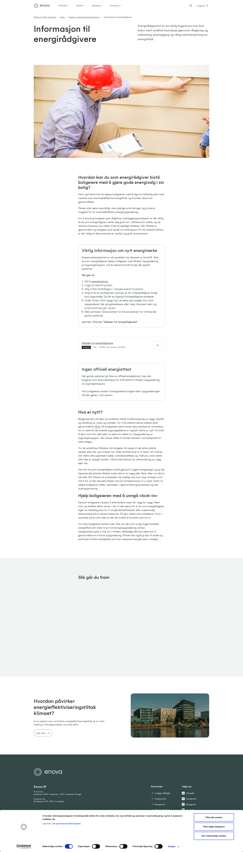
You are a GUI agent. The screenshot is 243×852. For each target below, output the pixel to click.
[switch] (96, 846)
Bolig (62, 17)
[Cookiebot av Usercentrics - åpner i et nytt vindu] (24, 846)
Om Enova (115, 5)
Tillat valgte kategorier (214, 826)
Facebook (191, 798)
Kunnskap (96, 5)
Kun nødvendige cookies (214, 836)
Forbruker (62, 5)
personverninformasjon (68, 823)
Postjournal (160, 798)
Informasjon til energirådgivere (118, 17)
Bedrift (80, 5)
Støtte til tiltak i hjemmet (45, 17)
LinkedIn (190, 793)
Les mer (41, 733)
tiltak (97, 426)
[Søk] (191, 6)
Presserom (159, 804)
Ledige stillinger (162, 793)
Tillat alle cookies (213, 817)
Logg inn (201, 5)
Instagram (191, 804)
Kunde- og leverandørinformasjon (84, 17)
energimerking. (99, 281)
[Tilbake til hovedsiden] (42, 5)
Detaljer (172, 846)
